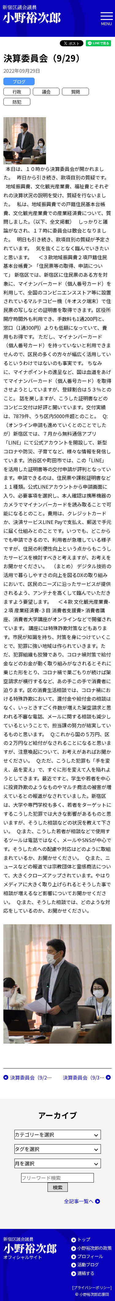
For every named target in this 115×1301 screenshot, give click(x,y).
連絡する (85, 1273)
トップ (83, 1239)
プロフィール (90, 1256)
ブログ (19, 81)
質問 (75, 91)
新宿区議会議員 (31, 14)
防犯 (17, 101)
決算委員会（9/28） (32, 1077)
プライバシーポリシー (92, 1287)
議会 (46, 91)
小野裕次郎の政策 (94, 1248)
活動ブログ (88, 1264)
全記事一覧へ (79, 1201)
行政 (17, 91)
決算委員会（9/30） (85, 1077)
